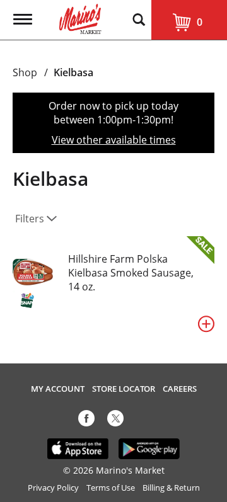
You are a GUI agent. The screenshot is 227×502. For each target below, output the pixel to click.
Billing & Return (171, 488)
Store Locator (123, 389)
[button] (206, 324)
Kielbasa (73, 72)
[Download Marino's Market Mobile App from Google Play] (149, 448)
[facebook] (86, 421)
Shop (25, 72)
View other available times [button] (114, 140)
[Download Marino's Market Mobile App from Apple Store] (77, 448)
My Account (57, 389)
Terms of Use (110, 488)
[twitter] (115, 421)
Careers (180, 389)
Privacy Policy (53, 488)
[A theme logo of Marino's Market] (80, 18)
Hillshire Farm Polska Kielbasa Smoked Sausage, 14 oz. (131, 273)
